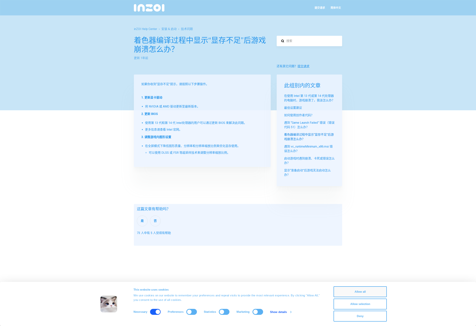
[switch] (191, 312)
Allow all (360, 291)
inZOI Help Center (145, 29)
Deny (360, 316)
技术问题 (187, 29)
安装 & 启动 (169, 29)
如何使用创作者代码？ (299, 115)
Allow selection (360, 304)
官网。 (177, 129)
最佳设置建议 (293, 108)
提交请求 (320, 7)
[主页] (149, 8)
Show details (278, 312)
